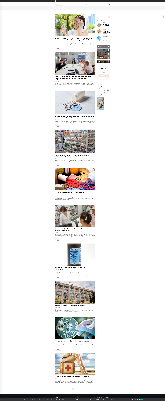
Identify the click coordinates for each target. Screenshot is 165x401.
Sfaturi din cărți (98, 4)
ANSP (98, 84)
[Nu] (163, 399)
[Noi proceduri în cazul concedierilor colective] (99, 25)
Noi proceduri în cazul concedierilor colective (106, 25)
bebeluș (106, 84)
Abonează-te (103, 75)
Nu (137, 399)
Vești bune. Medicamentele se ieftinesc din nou (70, 192)
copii (104, 86)
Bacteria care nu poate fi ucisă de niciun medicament (72, 341)
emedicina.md (105, 88)
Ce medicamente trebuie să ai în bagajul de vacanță (72, 376)
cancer (99, 86)
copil (107, 86)
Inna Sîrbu (99, 90)
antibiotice (102, 84)
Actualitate (71, 4)
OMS (98, 94)
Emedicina (108, 397)
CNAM (102, 86)
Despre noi (104, 4)
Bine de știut (86, 4)
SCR (101, 94)
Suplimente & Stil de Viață (78, 4)
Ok (135, 399)
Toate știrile (66, 4)
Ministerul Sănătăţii (105, 92)
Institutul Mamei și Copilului (106, 90)
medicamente (100, 92)
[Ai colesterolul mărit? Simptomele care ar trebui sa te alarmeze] (99, 31)
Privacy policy (141, 399)
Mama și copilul (91, 4)
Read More (57, 48)
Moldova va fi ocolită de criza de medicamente (70, 305)
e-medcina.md (100, 88)
